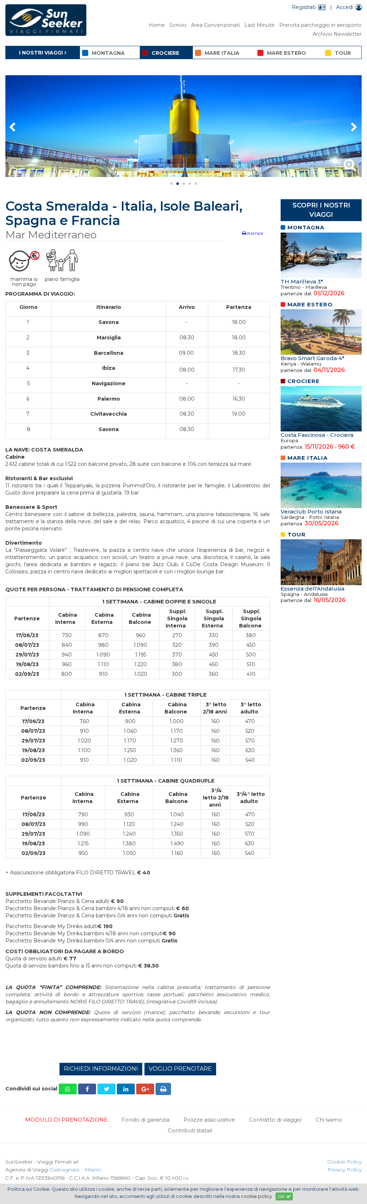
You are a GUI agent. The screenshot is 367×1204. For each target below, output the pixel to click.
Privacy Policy (345, 1169)
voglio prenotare (180, 1068)
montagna (108, 53)
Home (157, 25)
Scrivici (178, 25)
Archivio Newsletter (337, 34)
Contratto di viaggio (275, 1119)
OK (281, 1196)
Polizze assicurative (209, 1119)
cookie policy (256, 1196)
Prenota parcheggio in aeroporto (320, 25)
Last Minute (259, 25)
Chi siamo (329, 1119)
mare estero (286, 53)
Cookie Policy (344, 1161)
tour (343, 53)
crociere (165, 53)
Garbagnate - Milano (75, 1169)
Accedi (344, 7)
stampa (254, 233)
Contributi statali (190, 1130)
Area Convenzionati (215, 25)
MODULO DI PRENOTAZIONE (66, 1119)
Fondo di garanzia (145, 1119)
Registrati (304, 7)
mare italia (222, 53)
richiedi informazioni (101, 1068)
